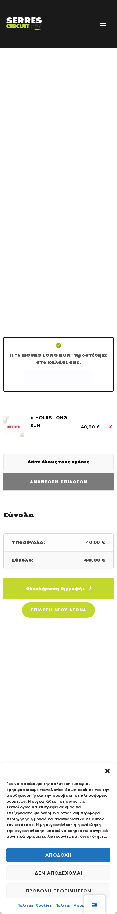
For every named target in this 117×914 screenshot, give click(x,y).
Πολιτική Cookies (34, 905)
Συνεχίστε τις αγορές (58, 378)
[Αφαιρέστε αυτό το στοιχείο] (110, 427)
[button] (107, 771)
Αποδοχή (59, 855)
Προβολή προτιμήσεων (58, 891)
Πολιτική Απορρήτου (76, 905)
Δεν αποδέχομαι (58, 873)
